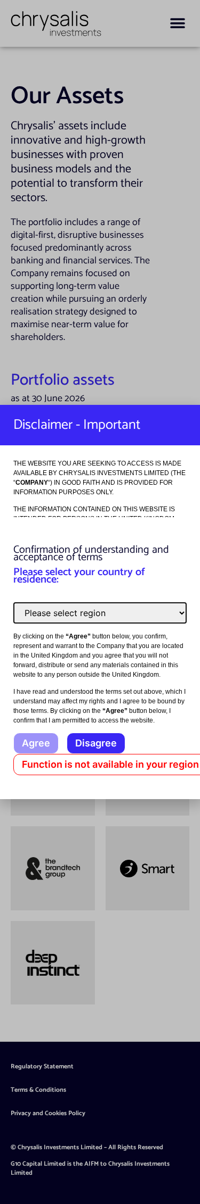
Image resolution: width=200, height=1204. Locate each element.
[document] (100, 602)
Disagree (96, 743)
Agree (36, 743)
